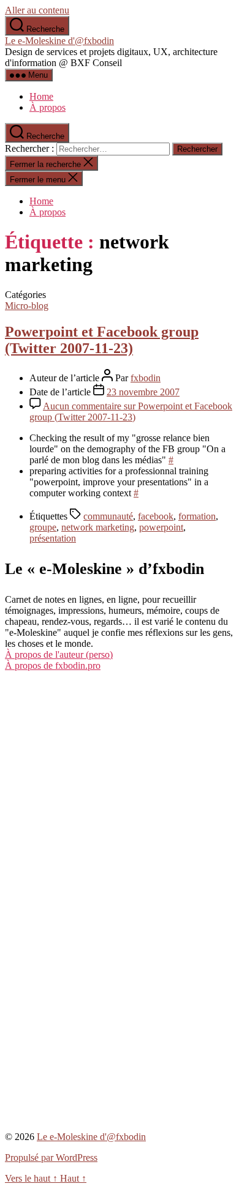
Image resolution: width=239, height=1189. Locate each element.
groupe (42, 527)
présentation (52, 538)
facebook (155, 516)
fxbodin (146, 378)
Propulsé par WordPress (51, 1157)
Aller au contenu (37, 10)
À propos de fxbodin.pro (53, 665)
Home (41, 96)
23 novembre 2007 (143, 392)
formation (197, 516)
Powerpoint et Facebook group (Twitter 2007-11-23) (102, 340)
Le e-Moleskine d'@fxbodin (59, 40)
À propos (47, 107)
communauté (108, 516)
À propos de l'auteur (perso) (59, 654)
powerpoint (161, 527)
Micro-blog (26, 305)
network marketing (97, 527)
